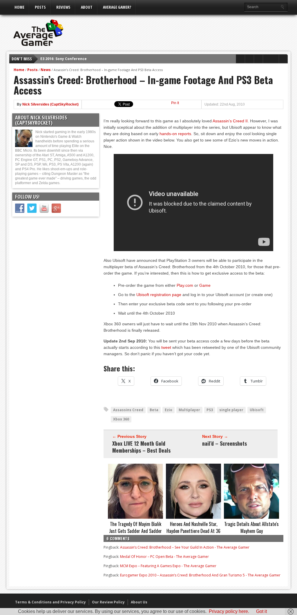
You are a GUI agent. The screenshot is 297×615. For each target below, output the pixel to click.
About (87, 7)
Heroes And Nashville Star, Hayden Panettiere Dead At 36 (193, 527)
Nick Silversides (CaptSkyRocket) (50, 104)
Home (19, 7)
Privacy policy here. (229, 611)
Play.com (185, 285)
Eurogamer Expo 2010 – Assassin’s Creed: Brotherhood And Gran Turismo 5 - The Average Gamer (200, 575)
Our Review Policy (108, 602)
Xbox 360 (121, 419)
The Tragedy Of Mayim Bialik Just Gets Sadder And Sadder (135, 527)
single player (231, 409)
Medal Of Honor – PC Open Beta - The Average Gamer (164, 556)
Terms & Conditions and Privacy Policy (50, 602)
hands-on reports (175, 133)
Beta (154, 409)
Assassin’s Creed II (230, 121)
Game (205, 285)
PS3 (210, 409)
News (46, 69)
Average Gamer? (117, 7)
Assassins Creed (128, 409)
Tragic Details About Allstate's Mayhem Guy (251, 527)
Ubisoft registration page (158, 294)
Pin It (175, 103)
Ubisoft (257, 409)
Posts (40, 7)
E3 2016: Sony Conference (63, 58)
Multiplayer (189, 409)
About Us (139, 602)
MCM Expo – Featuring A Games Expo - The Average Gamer (168, 565)
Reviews (63, 7)
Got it (261, 611)
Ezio (168, 409)
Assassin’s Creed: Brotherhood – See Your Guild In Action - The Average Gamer (184, 547)
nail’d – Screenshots (224, 443)
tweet (166, 347)
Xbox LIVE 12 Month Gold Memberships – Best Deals (141, 447)
